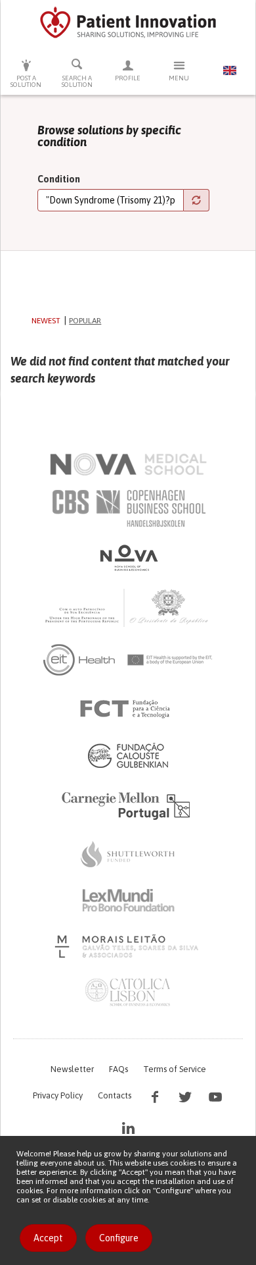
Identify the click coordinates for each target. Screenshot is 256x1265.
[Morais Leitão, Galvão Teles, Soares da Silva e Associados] (128, 946)
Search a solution (77, 81)
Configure (119, 1238)
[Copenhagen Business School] (128, 508)
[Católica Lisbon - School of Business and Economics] (128, 992)
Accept (48, 1238)
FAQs (118, 1069)
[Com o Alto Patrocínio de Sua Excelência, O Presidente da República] (128, 607)
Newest (46, 320)
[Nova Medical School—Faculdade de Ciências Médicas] (128, 464)
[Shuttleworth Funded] (128, 854)
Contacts (114, 1095)
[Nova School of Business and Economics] (128, 557)
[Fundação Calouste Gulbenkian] (128, 755)
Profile (127, 78)
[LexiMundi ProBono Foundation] (128, 900)
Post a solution (26, 81)
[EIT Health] (128, 660)
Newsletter (72, 1069)
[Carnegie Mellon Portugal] (128, 804)
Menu (179, 78)
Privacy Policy (58, 1095)
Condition (58, 179)
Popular (85, 320)
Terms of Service (174, 1069)
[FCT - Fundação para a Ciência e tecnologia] (128, 709)
